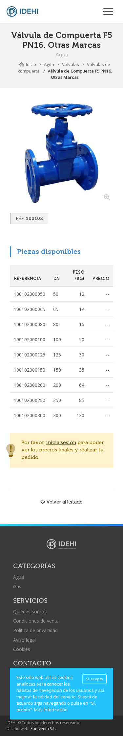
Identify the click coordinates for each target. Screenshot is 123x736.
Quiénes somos (30, 611)
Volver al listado (64, 502)
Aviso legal (24, 640)
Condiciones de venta (36, 621)
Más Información (51, 710)
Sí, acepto (94, 679)
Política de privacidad (35, 630)
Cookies (21, 649)
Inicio (31, 64)
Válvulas (70, 64)
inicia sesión (61, 442)
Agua (49, 64)
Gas (17, 586)
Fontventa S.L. (43, 728)
